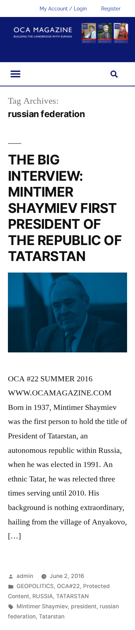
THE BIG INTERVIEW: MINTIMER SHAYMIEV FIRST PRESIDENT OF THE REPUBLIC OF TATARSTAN (65, 207)
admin (25, 576)
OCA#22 (68, 586)
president (83, 606)
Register (111, 9)
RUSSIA (42, 596)
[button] (15, 74)
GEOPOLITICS (35, 586)
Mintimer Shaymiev (42, 606)
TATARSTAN (72, 596)
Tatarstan (51, 616)
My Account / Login (63, 9)
